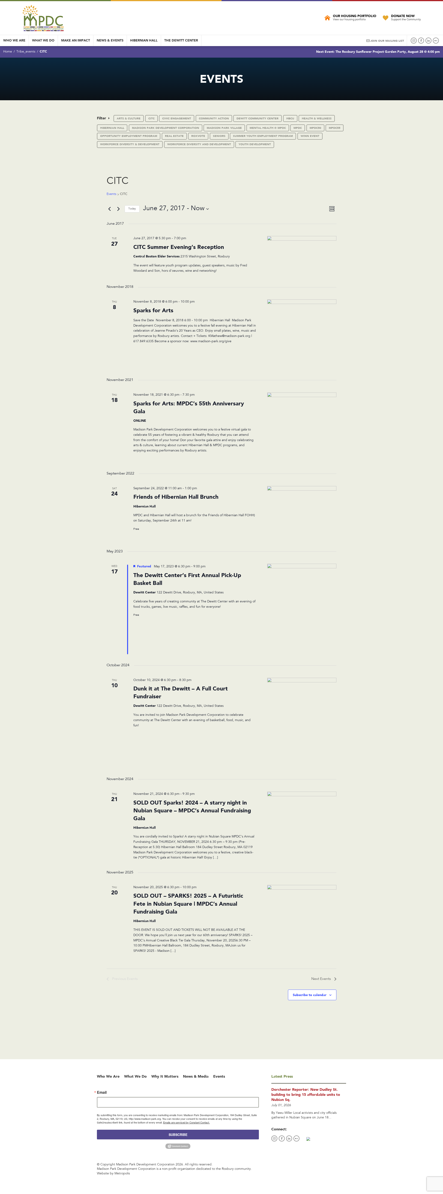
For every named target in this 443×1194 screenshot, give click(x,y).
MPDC (297, 128)
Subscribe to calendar (309, 995)
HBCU (290, 118)
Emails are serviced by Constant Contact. (186, 1122)
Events (111, 194)
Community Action (214, 118)
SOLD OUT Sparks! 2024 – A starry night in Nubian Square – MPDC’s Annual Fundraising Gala (192, 810)
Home (7, 51)
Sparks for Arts (153, 310)
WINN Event (310, 136)
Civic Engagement (176, 118)
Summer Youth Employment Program (263, 136)
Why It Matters (164, 1076)
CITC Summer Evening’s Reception (178, 247)
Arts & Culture (129, 118)
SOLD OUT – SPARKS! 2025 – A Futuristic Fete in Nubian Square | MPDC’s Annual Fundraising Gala (188, 903)
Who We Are (14, 40)
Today (132, 208)
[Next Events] (118, 209)
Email (102, 1092)
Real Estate (174, 136)
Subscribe (178, 1134)
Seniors (219, 136)
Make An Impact (75, 40)
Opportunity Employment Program (128, 136)
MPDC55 (334, 128)
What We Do (43, 40)
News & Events (110, 40)
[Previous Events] (109, 209)
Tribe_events (25, 51)
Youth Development (255, 144)
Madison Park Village (224, 128)
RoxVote (198, 136)
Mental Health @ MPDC (268, 128)
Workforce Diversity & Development (129, 144)
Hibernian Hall (144, 40)
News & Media (196, 1076)
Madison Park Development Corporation (165, 128)
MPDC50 (315, 128)
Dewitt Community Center (257, 118)
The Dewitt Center (181, 40)
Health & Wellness (317, 118)
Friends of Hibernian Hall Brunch (176, 496)
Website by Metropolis (113, 1173)
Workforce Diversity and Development (199, 144)
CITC (151, 118)
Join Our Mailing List (387, 40)
